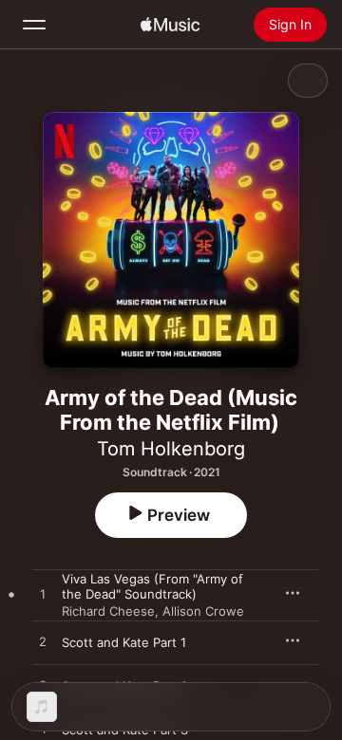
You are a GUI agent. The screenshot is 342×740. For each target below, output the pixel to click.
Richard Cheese (108, 611)
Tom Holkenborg (171, 448)
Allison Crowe (203, 611)
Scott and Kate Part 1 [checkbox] (124, 642)
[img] (170, 24)
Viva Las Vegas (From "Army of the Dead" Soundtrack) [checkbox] (152, 586)
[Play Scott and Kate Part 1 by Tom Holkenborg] (43, 642)
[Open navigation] (34, 25)
